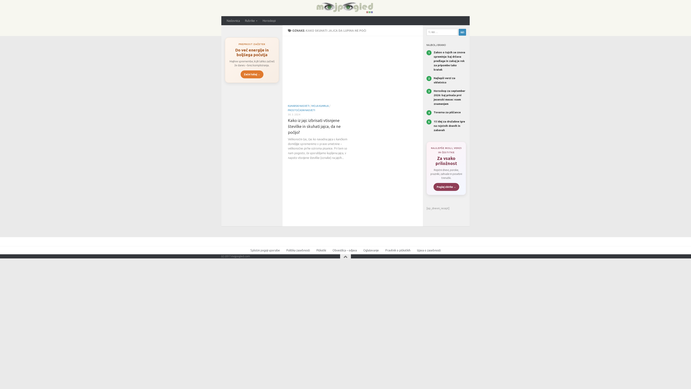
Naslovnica (233, 20)
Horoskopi (269, 20)
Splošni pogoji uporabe (265, 250)
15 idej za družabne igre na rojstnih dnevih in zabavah (449, 126)
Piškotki (321, 250)
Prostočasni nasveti (301, 110)
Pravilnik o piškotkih (397, 250)
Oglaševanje (371, 250)
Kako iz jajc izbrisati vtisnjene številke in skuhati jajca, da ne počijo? (314, 126)
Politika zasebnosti (298, 250)
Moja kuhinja (320, 105)
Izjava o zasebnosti (429, 250)
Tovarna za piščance (447, 112)
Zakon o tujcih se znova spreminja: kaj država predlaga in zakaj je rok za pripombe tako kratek (449, 61)
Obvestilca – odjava (345, 250)
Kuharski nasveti (299, 105)
